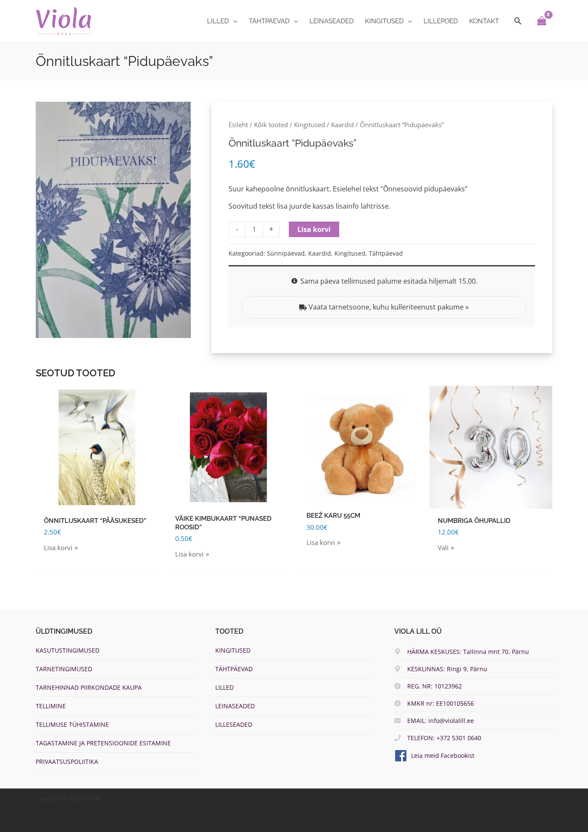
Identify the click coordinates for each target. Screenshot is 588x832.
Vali (443, 547)
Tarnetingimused (64, 669)
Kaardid (342, 124)
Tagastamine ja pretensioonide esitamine (103, 743)
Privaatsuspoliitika (67, 761)
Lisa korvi (314, 229)
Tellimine (51, 706)
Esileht (238, 124)
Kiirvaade (97, 501)
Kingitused (309, 124)
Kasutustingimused (67, 650)
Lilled (224, 687)
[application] (233, 21)
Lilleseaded (233, 724)
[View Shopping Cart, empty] (541, 21)
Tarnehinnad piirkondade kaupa (89, 687)
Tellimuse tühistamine (72, 724)
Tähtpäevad (386, 253)
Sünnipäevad (286, 253)
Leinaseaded (235, 706)
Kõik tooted (271, 124)
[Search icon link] (518, 21)
